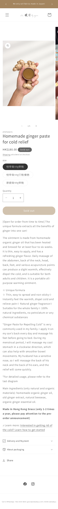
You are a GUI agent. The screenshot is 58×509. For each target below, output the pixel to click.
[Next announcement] (52, 4)
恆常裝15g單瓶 (17, 167)
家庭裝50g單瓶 (17, 183)
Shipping (6, 154)
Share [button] (10, 460)
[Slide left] (22, 126)
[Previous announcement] (6, 4)
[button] (7, 15)
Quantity (7, 190)
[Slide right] (36, 126)
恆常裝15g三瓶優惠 (19, 175)
